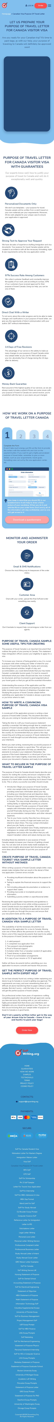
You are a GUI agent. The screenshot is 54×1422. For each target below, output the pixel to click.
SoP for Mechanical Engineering (27, 1341)
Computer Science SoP (27, 1216)
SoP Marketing (27, 1337)
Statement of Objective (27, 1291)
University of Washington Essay (27, 1404)
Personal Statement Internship (27, 1350)
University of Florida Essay (27, 1312)
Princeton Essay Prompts (27, 1383)
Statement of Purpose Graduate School (27, 1366)
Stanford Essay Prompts (27, 1400)
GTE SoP (27, 1174)
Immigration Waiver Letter (27, 1157)
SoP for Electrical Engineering (27, 1287)
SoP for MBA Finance (27, 1329)
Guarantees (27, 1069)
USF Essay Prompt (27, 1324)
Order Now (27, 1030)
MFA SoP (27, 1170)
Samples (27, 1074)
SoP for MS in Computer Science (27, 1354)
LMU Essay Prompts (27, 1333)
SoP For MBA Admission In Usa (27, 1195)
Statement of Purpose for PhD (27, 1396)
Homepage (6, 14)
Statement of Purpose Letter (27, 1387)
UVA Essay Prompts (27, 1358)
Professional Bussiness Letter (27, 1249)
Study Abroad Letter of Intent (27, 1253)
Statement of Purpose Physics (27, 1345)
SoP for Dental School (27, 1278)
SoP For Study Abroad (27, 1207)
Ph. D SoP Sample (27, 1182)
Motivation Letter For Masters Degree (27, 1153)
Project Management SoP (27, 1320)
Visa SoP (27, 1161)
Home (27, 1066)
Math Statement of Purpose (27, 1299)
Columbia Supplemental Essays (27, 1308)
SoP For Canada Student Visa (27, 1149)
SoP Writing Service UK (27, 1270)
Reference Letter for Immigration (27, 1220)
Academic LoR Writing (27, 1379)
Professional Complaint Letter (27, 1245)
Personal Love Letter (27, 1237)
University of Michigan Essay (27, 1375)
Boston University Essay (27, 1370)
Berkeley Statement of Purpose (27, 1362)
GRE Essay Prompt (27, 1391)
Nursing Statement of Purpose (27, 1274)
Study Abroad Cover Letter (27, 1258)
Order (40, 5)
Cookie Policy (27, 1086)
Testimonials (27, 1077)
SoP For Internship (27, 1191)
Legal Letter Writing (27, 1232)
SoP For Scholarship (27, 1178)
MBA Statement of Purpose (27, 1295)
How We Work (27, 1071)
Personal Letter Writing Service (27, 1241)
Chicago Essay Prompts (27, 1408)
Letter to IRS (27, 1224)
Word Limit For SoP (27, 1203)
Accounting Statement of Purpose (27, 1283)
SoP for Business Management (27, 1316)
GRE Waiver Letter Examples (27, 1262)
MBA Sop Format (27, 1199)
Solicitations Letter (27, 1228)
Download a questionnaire (27, 519)
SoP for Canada (27, 1266)
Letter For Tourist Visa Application (27, 1187)
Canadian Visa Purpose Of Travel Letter (27, 1166)
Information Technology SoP (27, 1304)
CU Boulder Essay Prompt (27, 1212)
